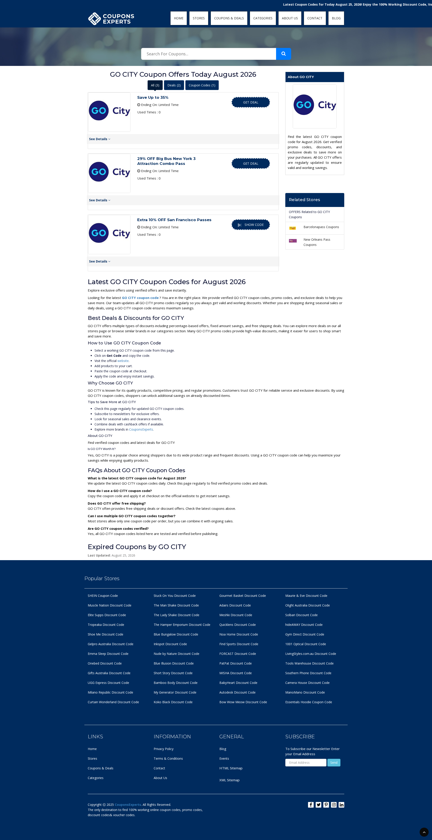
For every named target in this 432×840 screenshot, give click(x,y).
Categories (96, 778)
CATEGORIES (262, 18)
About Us (160, 778)
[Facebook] (311, 805)
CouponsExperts (141, 429)
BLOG (336, 18)
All (155, 85)
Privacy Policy (163, 749)
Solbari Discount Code (301, 615)
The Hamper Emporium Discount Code (182, 624)
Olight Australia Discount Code (307, 605)
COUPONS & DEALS (229, 18)
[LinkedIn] (341, 805)
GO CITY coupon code (141, 297)
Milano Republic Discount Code (110, 692)
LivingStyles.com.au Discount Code (310, 653)
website (123, 361)
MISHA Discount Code (235, 673)
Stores (92, 758)
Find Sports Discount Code (238, 644)
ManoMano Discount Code (305, 692)
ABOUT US (290, 18)
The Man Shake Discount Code (176, 605)
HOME (178, 18)
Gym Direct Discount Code (304, 634)
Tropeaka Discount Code (106, 624)
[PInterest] (326, 805)
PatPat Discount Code (235, 663)
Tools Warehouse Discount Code (309, 663)
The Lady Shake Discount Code (176, 615)
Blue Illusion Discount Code (174, 663)
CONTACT (314, 18)
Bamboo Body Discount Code (176, 683)
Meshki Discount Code (235, 615)
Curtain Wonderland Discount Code (113, 702)
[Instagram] (334, 805)
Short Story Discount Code (173, 673)
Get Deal (250, 102)
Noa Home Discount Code (238, 634)
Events (224, 758)
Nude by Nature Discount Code (176, 653)
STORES (199, 18)
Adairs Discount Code (235, 605)
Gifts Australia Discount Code (109, 673)
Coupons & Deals (100, 768)
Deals (174, 85)
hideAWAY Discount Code (304, 624)
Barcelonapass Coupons (321, 227)
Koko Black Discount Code (173, 702)
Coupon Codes (202, 85)
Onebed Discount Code (105, 663)
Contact (159, 768)
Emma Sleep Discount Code (108, 653)
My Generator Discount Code (175, 692)
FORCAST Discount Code (237, 653)
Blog (222, 749)
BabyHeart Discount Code (238, 683)
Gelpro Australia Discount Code (110, 644)
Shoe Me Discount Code (105, 634)
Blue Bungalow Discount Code (176, 634)
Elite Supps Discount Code (107, 615)
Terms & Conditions (168, 758)
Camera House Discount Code (307, 683)
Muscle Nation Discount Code (109, 605)
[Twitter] (318, 805)
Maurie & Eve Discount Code (306, 595)
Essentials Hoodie (298, 702)
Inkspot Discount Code (170, 644)
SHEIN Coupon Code (103, 595)
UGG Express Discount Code (108, 683)
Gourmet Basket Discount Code (242, 595)
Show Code (254, 224)
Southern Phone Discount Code (308, 673)
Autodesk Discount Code (237, 692)
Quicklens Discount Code (237, 624)
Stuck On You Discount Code (175, 595)
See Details (98, 139)
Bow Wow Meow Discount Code (243, 702)
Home (92, 749)
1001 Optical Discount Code (305, 644)
